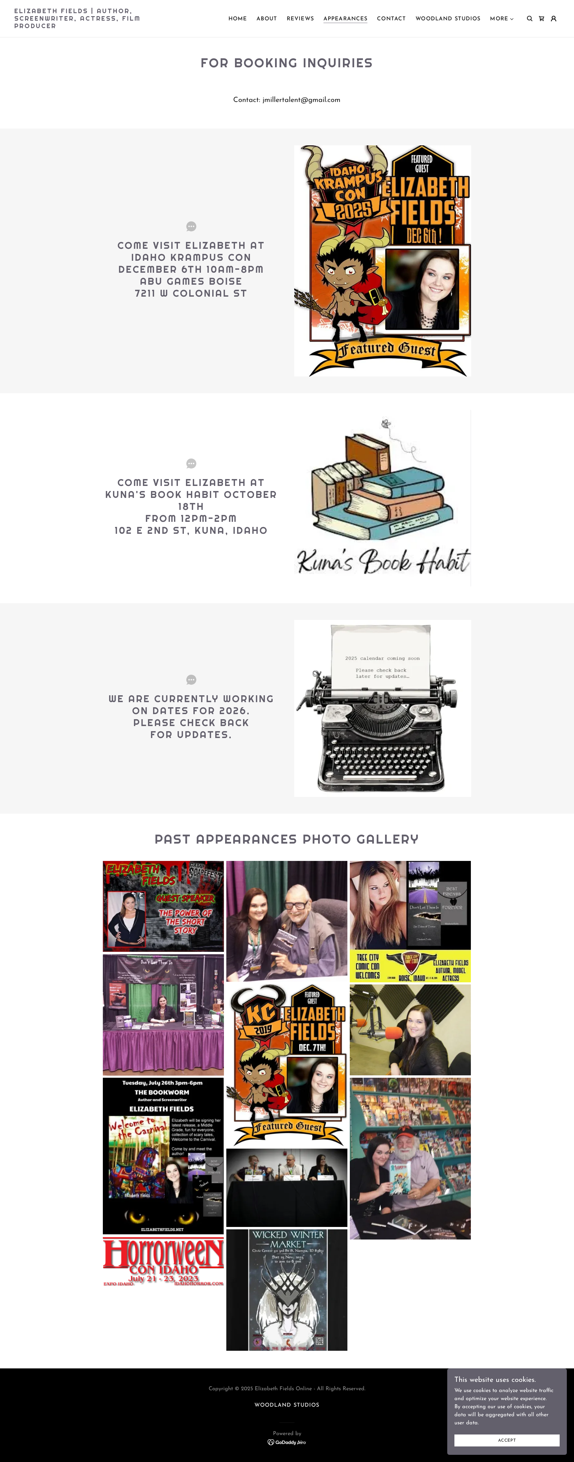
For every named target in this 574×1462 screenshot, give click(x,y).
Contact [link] (391, 19)
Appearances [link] (345, 19)
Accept (507, 1440)
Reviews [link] (300, 19)
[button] (502, 19)
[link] (90, 27)
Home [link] (237, 19)
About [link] (267, 19)
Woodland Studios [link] (448, 19)
